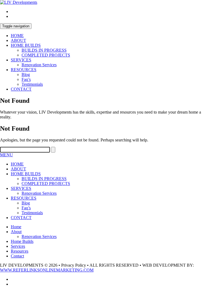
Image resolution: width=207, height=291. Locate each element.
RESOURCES (23, 69)
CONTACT (21, 89)
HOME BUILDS (26, 45)
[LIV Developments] (18, 2)
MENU (6, 155)
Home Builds (22, 241)
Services (18, 246)
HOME (17, 35)
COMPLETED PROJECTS (46, 55)
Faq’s (26, 79)
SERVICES (21, 60)
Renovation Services (39, 64)
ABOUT (18, 40)
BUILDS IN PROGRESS (44, 50)
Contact (17, 256)
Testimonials (32, 84)
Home (16, 226)
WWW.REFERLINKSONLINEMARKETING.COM (47, 270)
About (16, 231)
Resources (19, 251)
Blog (26, 74)
